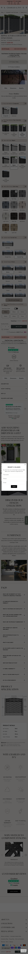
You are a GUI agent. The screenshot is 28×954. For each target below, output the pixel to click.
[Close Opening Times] (25, 464)
